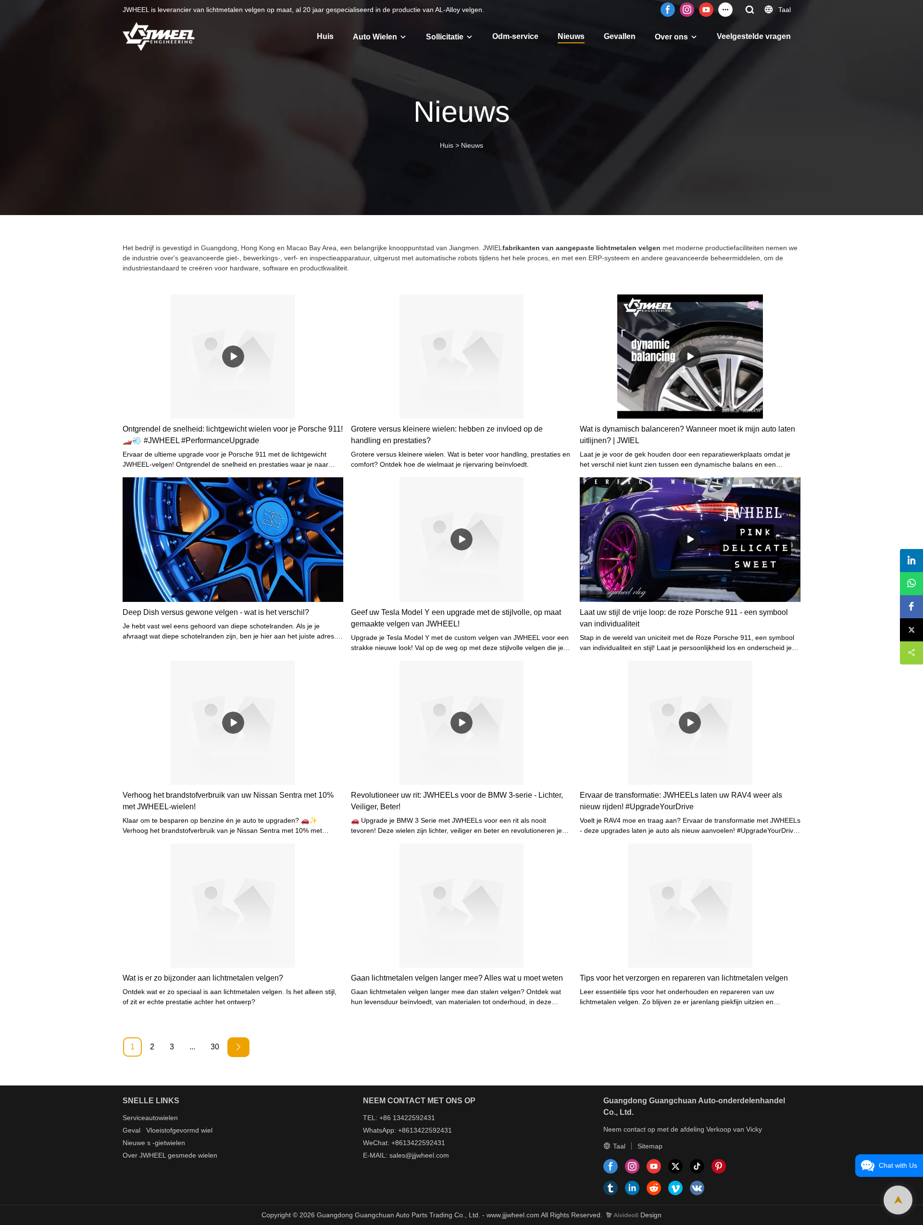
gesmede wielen (192, 1155)
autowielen (161, 1118)
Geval (131, 1130)
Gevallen (620, 36)
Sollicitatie (444, 37)
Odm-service (515, 36)
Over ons (671, 37)
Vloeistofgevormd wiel (179, 1130)
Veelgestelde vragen (754, 36)
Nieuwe (134, 1143)
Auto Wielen (375, 37)
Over (130, 1155)
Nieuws (571, 36)
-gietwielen (168, 1143)
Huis (325, 36)
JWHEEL (152, 1155)
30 (215, 1047)
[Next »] (238, 1047)
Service (134, 1118)
